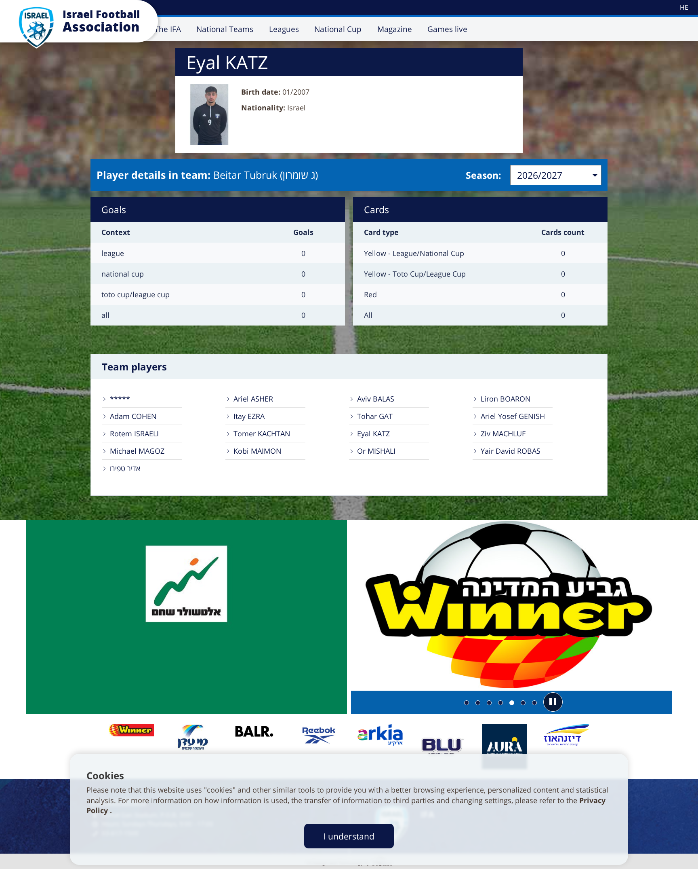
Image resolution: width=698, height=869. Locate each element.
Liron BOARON (506, 399)
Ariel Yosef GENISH (513, 416)
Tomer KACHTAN (261, 433)
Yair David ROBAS (510, 451)
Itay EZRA (249, 416)
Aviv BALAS (375, 399)
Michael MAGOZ (137, 451)
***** (120, 399)
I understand (349, 836)
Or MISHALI (376, 451)
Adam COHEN (133, 416)
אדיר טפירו (125, 468)
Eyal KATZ (373, 433)
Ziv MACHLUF (503, 433)
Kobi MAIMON (257, 451)
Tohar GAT (375, 416)
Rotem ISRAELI (134, 433)
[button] (553, 702)
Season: (483, 175)
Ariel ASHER (253, 399)
